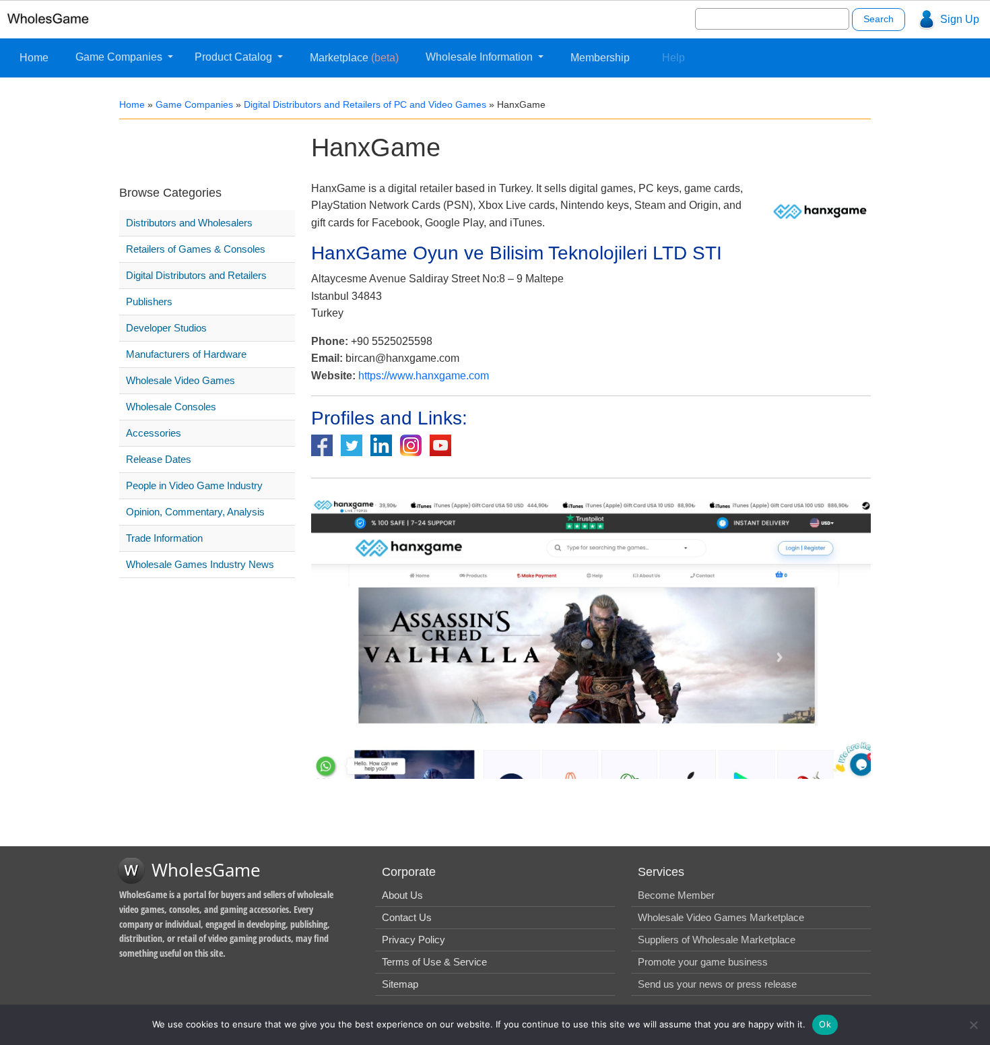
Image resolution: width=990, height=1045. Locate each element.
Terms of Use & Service (434, 962)
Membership (600, 57)
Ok (825, 1024)
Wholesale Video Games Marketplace (721, 917)
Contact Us (407, 917)
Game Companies (120, 57)
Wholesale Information (480, 57)
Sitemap (400, 984)
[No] (973, 1025)
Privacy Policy (413, 939)
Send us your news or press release (717, 984)
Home (34, 57)
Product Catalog (235, 57)
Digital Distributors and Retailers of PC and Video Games (365, 104)
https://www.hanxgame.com (423, 375)
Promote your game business (703, 962)
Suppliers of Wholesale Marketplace (716, 939)
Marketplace (354, 57)
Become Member (676, 895)
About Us (402, 895)
